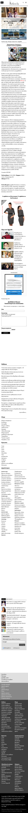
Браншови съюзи (19, 512)
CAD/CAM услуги (19, 494)
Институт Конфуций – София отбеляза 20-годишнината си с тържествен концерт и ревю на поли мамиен (15, 630)
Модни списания (19, 515)
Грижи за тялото (6, 720)
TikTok (17, 804)
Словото (17, 809)
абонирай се (7, 648)
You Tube (3, 806)
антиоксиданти (9, 188)
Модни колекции (5, 703)
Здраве (20, 41)
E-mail (4, 642)
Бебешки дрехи (5, 515)
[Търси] (24, 3)
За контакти (5, 681)
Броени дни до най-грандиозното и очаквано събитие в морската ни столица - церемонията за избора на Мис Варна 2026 (16, 610)
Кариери (3, 429)
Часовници (4, 529)
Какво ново (18, 531)
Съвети (3, 460)
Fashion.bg (4, 41)
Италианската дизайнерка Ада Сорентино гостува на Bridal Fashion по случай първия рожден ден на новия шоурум (13, 386)
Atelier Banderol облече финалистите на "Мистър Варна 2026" (12, 372)
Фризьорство (18, 475)
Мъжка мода (18, 705)
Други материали (19, 499)
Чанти (3, 522)
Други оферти (19, 788)
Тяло (2, 454)
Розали (12, 809)
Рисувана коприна (6, 484)
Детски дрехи (5, 514)
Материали (18, 783)
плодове (16, 188)
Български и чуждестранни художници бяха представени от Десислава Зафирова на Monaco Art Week (13, 404)
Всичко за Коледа (19, 722)
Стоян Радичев (19, 749)
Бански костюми (6, 489)
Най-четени (9, 599)
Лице (2, 446)
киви (11, 186)
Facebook (12, 804)
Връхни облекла (5, 473)
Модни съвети (5, 425)
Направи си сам (5, 439)
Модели (17, 508)
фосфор (3, 191)
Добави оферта (19, 790)
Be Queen (17, 744)
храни (3, 186)
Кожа (2, 451)
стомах (16, 190)
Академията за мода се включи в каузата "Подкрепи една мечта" (12, 399)
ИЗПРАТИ (6, 332)
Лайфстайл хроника (6, 708)
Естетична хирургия (20, 478)
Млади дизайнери (6, 714)
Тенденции (4, 715)
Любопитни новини (6, 731)
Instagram (22, 804)
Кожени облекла (5, 482)
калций (21, 190)
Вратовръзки (5, 506)
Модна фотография (20, 506)
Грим (2, 449)
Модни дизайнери (6, 490)
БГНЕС (8, 178)
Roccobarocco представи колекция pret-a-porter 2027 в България (15, 602)
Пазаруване (4, 436)
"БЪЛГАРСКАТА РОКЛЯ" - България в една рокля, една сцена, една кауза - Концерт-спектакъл (16, 617)
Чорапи (3, 526)
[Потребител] (26, 3)
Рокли (3, 688)
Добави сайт (5, 677)
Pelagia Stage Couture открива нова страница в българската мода (13, 409)
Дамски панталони (6, 696)
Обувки (3, 531)
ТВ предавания (18, 519)
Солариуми (18, 480)
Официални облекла (6, 475)
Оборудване (18, 497)
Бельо (3, 487)
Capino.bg (19, 811)
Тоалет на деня (5, 438)
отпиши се (16, 648)
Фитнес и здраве (19, 482)
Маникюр (4, 453)
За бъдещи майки (6, 494)
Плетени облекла (6, 480)
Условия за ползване (6, 679)
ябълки (22, 80)
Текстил (17, 485)
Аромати (4, 458)
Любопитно (4, 427)
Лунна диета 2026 (6, 758)
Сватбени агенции (20, 517)
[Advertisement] (14, 348)
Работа (17, 786)
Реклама (3, 676)
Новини (4, 364)
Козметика (4, 456)
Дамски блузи (5, 689)
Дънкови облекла (6, 503)
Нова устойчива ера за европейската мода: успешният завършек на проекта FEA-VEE (13, 381)
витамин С (4, 190)
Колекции (4, 422)
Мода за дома (5, 432)
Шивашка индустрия (7, 434)
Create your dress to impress (8, 811)
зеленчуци (21, 188)
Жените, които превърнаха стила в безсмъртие (11, 395)
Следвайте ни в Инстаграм (9, 196)
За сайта (3, 674)
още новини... (23, 412)
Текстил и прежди (20, 771)
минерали (22, 184)
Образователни (19, 514)
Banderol (17, 742)
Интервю (4, 424)
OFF (10, 315)
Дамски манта (5, 693)
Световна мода (5, 431)
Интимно (4, 465)
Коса (2, 447)
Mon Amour (18, 747)
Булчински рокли (5, 477)
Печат (16, 496)
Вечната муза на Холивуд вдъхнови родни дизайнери (12, 376)
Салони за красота (20, 476)
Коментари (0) (9, 177)
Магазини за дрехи (20, 522)
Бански (3, 508)
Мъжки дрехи (18, 767)
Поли (2, 691)
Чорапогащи (4, 485)
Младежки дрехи (5, 517)
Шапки (3, 528)
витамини (17, 184)
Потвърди (22, 644)
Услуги (16, 784)
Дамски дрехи (5, 686)
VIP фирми (17, 529)
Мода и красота (12, 41)
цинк (24, 190)
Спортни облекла (6, 478)
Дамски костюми (6, 694)
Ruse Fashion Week (6, 759)
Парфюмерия (18, 471)
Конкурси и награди (6, 712)
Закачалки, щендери (20, 490)
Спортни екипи (5, 698)
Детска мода (18, 707)
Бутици (3, 492)
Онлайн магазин (5, 684)
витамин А (11, 190)
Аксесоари (4, 724)
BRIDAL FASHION (19, 746)
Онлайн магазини (19, 533)
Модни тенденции (6, 420)
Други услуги (18, 501)
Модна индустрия (6, 707)
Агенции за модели (20, 505)
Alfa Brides (17, 740)
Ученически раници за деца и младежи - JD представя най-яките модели (12, 368)
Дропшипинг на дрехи (20, 727)
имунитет (9, 191)
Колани (3, 524)
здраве (12, 184)
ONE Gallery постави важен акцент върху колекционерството (12, 391)
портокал (15, 186)
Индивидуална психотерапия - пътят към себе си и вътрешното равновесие (20, 236)
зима (2, 188)
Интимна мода (5, 726)
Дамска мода (18, 703)
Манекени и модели (6, 710)
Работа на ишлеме (20, 492)
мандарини (21, 186)
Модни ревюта (5, 705)
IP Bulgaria (23, 809)
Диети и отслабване (7, 463)
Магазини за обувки (20, 524)
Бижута (3, 521)
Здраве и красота (6, 719)
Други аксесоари (5, 533)
